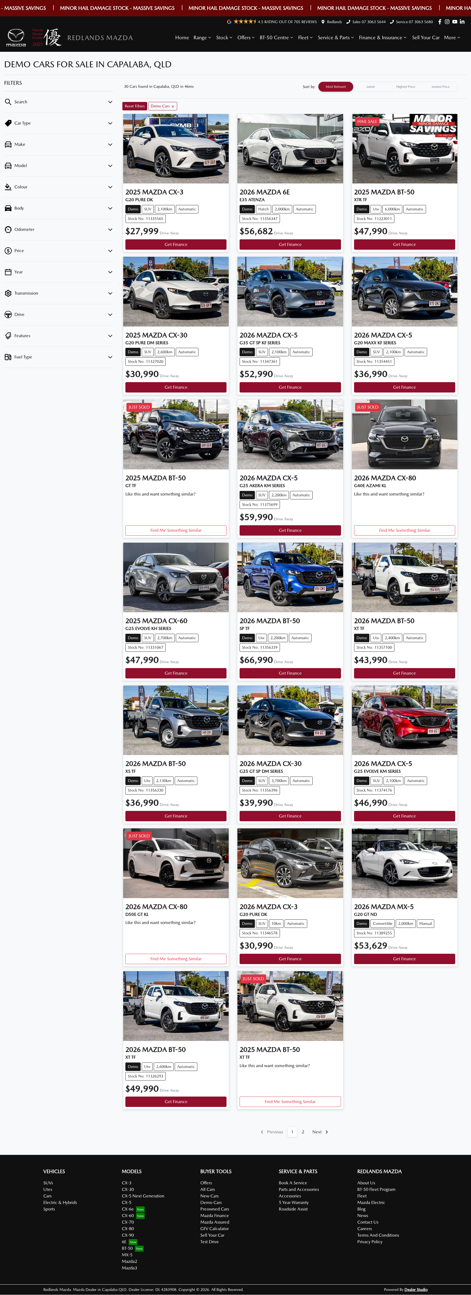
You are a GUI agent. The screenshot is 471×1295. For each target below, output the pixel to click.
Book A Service (293, 1182)
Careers (364, 1228)
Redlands (334, 22)
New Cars (209, 1196)
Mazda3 (129, 1267)
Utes (47, 1189)
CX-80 (128, 1228)
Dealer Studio (416, 1289)
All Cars (207, 1189)
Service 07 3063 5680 (414, 22)
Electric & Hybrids (60, 1202)
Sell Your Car (426, 37)
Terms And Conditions (378, 1235)
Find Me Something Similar (175, 530)
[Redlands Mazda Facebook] (441, 21)
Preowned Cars (214, 1209)
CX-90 (128, 1235)
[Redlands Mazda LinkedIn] (463, 21)
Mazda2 (129, 1261)
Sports (49, 1209)
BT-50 (127, 1248)
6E (124, 1241)
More (450, 37)
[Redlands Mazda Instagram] (448, 21)
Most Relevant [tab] (336, 87)
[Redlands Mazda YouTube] (456, 21)
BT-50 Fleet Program (376, 1189)
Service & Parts (334, 37)
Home (182, 37)
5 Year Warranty (294, 1202)
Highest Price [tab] (405, 87)
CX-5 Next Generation (143, 1196)
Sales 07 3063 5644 (369, 22)
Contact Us (367, 1222)
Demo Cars (211, 1202)
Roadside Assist (293, 1209)
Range (200, 37)
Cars (47, 1196)
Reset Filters (135, 106)
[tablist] (388, 86)
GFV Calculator (214, 1228)
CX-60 (128, 1215)
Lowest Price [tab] (440, 87)
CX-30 (128, 1189)
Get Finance (176, 244)
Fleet (303, 37)
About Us (366, 1182)
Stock (222, 37)
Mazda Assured (214, 1222)
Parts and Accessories (299, 1189)
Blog (361, 1209)
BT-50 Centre (274, 37)
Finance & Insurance (380, 37)
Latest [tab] (371, 87)
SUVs (48, 1182)
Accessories (290, 1196)
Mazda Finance (214, 1215)
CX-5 (126, 1202)
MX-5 (127, 1254)
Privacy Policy (369, 1241)
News (362, 1215)
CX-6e (128, 1209)
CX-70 (128, 1222)
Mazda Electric (371, 1202)
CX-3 (126, 1182)
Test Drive (209, 1241)
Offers (243, 37)
